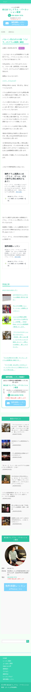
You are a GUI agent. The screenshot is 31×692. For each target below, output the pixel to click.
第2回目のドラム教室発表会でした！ (20, 442)
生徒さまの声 (7, 666)
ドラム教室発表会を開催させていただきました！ (20, 454)
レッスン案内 (7, 661)
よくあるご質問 (7, 663)
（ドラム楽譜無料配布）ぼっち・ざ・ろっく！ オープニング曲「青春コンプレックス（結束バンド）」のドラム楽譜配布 (15, 494)
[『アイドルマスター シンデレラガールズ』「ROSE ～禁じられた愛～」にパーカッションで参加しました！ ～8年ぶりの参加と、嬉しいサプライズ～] (6, 338)
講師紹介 (5, 669)
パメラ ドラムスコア (9, 80)
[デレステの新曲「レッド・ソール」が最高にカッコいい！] (6, 312)
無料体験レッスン (8, 679)
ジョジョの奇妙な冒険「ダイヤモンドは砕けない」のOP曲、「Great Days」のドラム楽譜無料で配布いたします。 (20, 322)
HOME (5, 658)
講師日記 (21, 48)
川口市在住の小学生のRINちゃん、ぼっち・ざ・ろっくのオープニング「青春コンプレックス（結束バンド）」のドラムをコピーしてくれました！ (20, 480)
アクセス (5, 671)
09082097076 (17, 15)
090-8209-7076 (17, 395)
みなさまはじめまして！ (10, 290)
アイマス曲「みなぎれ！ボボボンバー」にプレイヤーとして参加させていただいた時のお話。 (16, 367)
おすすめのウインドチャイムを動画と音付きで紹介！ (20, 297)
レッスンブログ (7, 676)
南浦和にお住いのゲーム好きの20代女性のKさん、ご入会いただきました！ (20, 519)
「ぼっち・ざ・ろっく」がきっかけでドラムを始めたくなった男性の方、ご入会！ (15, 466)
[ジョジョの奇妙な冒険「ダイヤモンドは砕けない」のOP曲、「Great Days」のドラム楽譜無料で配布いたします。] (6, 323)
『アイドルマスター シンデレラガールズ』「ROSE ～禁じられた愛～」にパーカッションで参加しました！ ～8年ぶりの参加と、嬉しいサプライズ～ (20, 339)
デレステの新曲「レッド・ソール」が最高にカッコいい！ (20, 308)
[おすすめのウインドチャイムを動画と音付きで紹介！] (6, 301)
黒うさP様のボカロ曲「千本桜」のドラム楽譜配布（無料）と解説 (20, 507)
